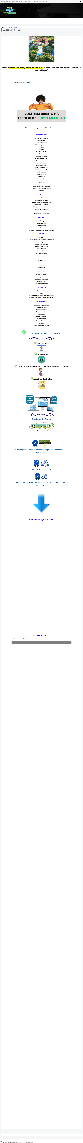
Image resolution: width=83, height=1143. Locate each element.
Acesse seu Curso (43, 1)
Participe (8, 1)
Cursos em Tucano (13, 27)
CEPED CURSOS (28, 1)
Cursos (3, 1)
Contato (21, 1)
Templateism (20, 1142)
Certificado (35, 1)
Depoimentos (15, 1)
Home (4, 27)
